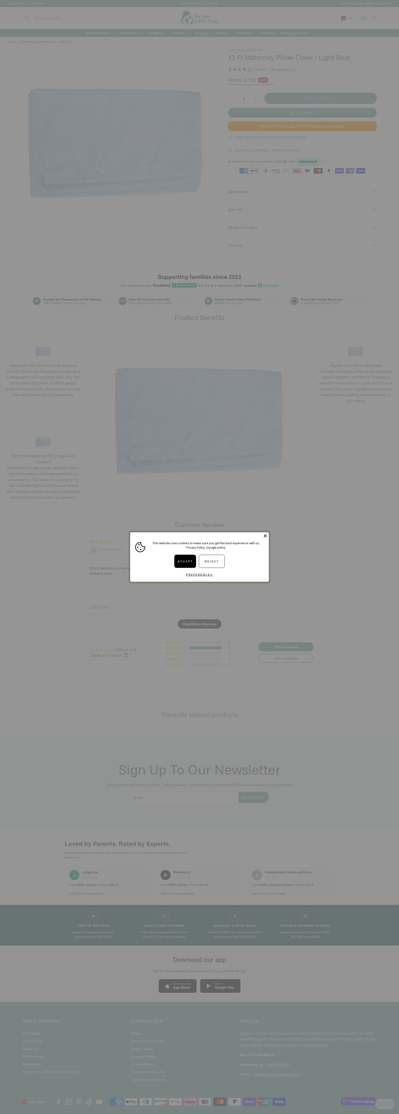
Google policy (215, 547)
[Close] (265, 535)
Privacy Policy (195, 547)
